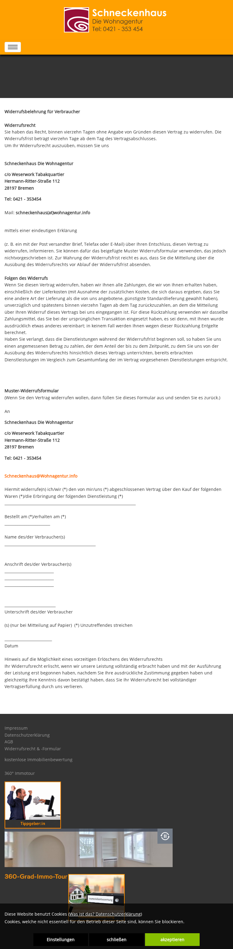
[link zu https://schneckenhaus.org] (116, 19)
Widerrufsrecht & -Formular (33, 748)
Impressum (16, 728)
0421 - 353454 (27, 199)
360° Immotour (20, 773)
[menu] (13, 47)
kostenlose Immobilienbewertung (39, 759)
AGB (9, 742)
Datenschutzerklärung (27, 735)
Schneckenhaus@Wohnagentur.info (41, 476)
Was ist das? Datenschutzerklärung (105, 914)
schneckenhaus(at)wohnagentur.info (53, 212)
